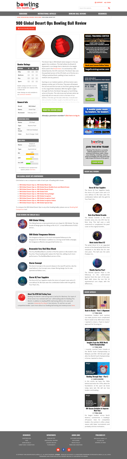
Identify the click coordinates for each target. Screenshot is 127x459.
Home (18, 17)
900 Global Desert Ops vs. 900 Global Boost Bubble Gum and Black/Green (44, 187)
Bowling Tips (51, 438)
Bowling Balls (26, 442)
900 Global (38, 17)
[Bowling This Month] (27, 9)
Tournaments (51, 445)
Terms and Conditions (75, 445)
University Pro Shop (40, 303)
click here (32, 169)
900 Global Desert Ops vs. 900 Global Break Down (36, 189)
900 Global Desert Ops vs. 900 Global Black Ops (35, 185)
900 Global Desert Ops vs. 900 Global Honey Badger (36, 194)
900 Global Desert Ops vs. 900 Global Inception (35, 196)
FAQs (26, 440)
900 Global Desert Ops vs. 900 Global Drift (33, 191)
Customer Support (75, 438)
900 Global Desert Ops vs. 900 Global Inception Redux (37, 200)
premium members (25, 94)
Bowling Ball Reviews (27, 17)
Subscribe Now (26, 438)
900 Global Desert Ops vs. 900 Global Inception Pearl (37, 198)
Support (100, 2)
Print (27, 28)
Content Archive (51, 442)
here (73, 305)
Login (108, 2)
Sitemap (57, 454)
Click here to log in (72, 116)
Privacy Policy (76, 442)
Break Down (57, 69)
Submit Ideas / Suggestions (26, 445)
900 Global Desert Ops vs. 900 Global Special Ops (35, 203)
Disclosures (75, 440)
